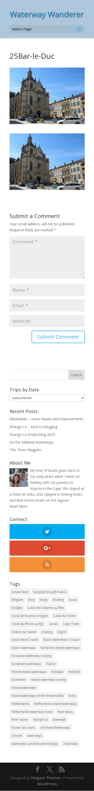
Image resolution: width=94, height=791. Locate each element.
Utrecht (17, 735)
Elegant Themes (46, 777)
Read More (19, 506)
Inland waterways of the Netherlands (37, 696)
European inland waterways (60, 648)
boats (73, 600)
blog (31, 600)
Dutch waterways (24, 648)
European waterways (26, 664)
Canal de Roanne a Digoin (30, 616)
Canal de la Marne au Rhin (46, 608)
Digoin (62, 632)
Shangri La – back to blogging (33, 426)
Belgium (17, 600)
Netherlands (20, 704)
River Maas (65, 712)
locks (72, 696)
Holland (74, 672)
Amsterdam (20, 592)
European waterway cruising (31, 656)
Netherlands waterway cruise (32, 712)
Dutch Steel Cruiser (25, 640)
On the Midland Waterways (31, 442)
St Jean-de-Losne (23, 727)
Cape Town (71, 624)
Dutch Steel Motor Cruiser (61, 640)
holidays (57, 672)
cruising (46, 632)
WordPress (47, 783)
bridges (17, 608)
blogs (44, 600)
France (51, 664)
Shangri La (40, 719)
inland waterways (24, 687)
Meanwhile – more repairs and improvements (46, 418)
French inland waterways (29, 672)
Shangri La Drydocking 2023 (32, 434)
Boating (58, 600)
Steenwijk (59, 719)
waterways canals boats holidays (35, 744)
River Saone (20, 719)
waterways (34, 735)
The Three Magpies (25, 449)
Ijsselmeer (19, 679)
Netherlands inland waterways (55, 704)
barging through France (50, 592)
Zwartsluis (70, 744)
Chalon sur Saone (24, 632)
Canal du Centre (64, 616)
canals (53, 624)
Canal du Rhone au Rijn (28, 624)
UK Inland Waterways (55, 727)
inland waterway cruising (48, 679)
